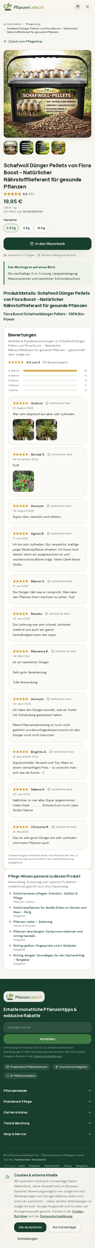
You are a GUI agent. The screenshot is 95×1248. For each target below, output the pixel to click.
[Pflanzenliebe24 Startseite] (37, 7)
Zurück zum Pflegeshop (25, 41)
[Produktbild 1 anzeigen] (11, 148)
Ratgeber (82, 1166)
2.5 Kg (11, 228)
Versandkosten (33, 211)
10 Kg (41, 228)
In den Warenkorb (50, 243)
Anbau (68, 1166)
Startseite (14, 24)
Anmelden (47, 1039)
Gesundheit (52, 1166)
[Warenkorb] (78, 7)
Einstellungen (28, 1239)
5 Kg (26, 228)
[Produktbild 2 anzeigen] (26, 148)
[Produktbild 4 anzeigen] (58, 148)
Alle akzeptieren (30, 1227)
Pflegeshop (33, 24)
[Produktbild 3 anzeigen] (42, 148)
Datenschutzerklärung (48, 1056)
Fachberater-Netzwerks (30, 1159)
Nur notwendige (64, 1227)
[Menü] (87, 7)
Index (21, 1166)
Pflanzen (34, 1166)
